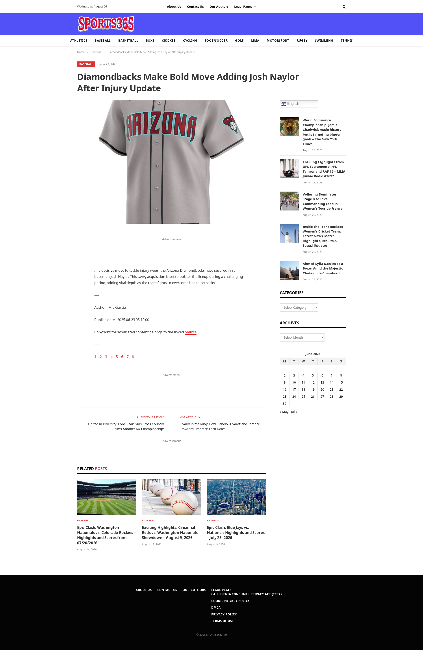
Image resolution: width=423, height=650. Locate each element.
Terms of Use (222, 621)
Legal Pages (243, 6)
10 (294, 382)
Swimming (324, 40)
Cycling (190, 40)
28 (331, 396)
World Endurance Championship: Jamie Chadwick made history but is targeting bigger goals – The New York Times (322, 132)
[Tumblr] (61, 301)
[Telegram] (61, 335)
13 (322, 382)
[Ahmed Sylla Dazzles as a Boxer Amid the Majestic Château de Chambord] (289, 270)
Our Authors (219, 6)
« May (284, 412)
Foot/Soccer (216, 40)
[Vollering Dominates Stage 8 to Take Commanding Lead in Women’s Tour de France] (289, 201)
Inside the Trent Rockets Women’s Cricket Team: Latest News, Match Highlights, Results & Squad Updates (323, 236)
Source (191, 332)
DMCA (216, 607)
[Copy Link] (61, 357)
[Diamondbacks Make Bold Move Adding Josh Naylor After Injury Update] (171, 162)
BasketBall (128, 40)
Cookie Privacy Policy (230, 601)
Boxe (150, 40)
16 (284, 389)
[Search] (344, 7)
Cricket (169, 40)
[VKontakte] (61, 324)
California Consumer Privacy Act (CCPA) (246, 594)
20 (322, 389)
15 (341, 382)
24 (294, 396)
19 (313, 389)
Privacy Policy (224, 614)
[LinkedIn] (61, 268)
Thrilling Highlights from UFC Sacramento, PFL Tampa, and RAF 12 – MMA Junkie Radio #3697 (324, 169)
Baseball (103, 40)
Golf (239, 40)
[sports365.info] (106, 24)
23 (284, 396)
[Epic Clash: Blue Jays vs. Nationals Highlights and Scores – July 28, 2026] (236, 497)
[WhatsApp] (61, 346)
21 (331, 389)
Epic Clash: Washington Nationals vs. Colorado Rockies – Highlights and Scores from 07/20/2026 (106, 535)
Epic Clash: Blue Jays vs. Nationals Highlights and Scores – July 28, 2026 (236, 532)
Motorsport (278, 40)
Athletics (78, 40)
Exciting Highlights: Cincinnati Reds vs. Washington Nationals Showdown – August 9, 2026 (169, 532)
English (292, 104)
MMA (255, 40)
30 (284, 403)
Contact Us (195, 6)
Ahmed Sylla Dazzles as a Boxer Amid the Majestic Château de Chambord (323, 268)
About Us (174, 6)
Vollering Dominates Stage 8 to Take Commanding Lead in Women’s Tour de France (323, 201)
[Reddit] (61, 312)
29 (341, 396)
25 (303, 396)
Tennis (347, 40)
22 (341, 389)
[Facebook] (61, 245)
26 (313, 396)
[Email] (61, 290)
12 (313, 382)
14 (331, 382)
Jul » (294, 412)
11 (303, 382)
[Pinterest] (61, 279)
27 (322, 396)
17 (294, 389)
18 (303, 389)
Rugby (302, 40)
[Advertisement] (237, 23)
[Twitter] (61, 256)
